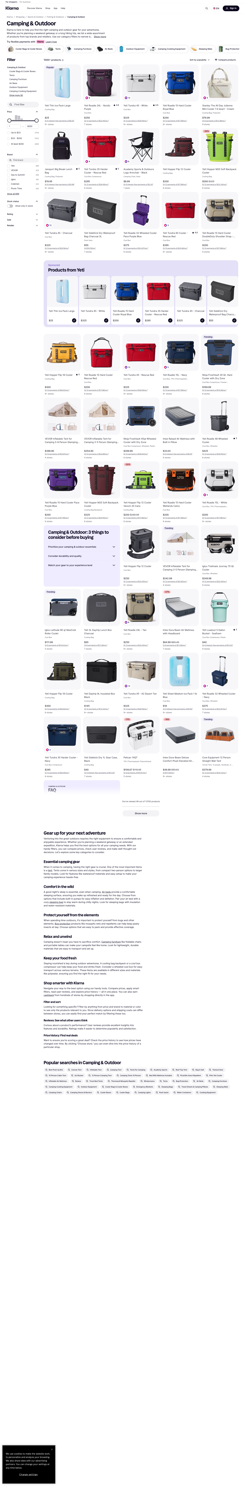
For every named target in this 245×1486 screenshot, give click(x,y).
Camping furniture (111, 941)
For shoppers (11, 2)
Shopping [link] (20, 17)
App (55, 8)
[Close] (52, 1449)
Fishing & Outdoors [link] (55, 17)
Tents (12, 75)
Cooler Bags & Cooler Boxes (22, 71)
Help (63, 8)
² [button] (96, 121)
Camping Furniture (18, 79)
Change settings (28, 1474)
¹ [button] (59, 121)
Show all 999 (13, 194)
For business (25, 2)
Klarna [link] (10, 17)
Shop (47, 8)
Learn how (51, 41)
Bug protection (62, 923)
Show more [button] (141, 813)
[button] (216, 8)
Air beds (106, 891)
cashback (49, 995)
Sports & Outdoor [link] (36, 17)
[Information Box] (62, 60)
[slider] (9, 121)
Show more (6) (16, 95)
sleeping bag (56, 902)
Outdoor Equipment (18, 87)
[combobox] (199, 60)
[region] (28, 1464)
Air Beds (13, 83)
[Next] (234, 49)
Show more (100, 36)
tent (50, 870)
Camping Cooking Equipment (23, 91)
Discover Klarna (34, 8)
